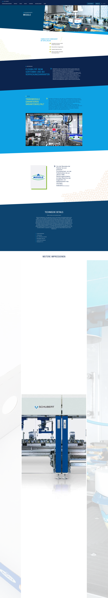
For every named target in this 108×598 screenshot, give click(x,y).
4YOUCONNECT (90, 3)
